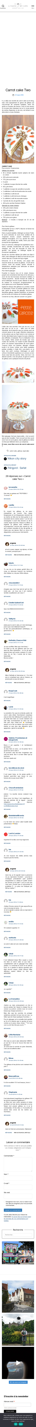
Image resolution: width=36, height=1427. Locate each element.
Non (20, 1424)
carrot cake (13, 451)
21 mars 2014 (19, 95)
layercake (26, 451)
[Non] (34, 1420)
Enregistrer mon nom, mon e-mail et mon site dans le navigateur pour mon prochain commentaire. (19, 1203)
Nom (6, 1174)
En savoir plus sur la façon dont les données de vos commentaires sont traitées (17, 1219)
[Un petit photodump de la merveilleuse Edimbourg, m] (18, 1330)
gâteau (20, 451)
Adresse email (9, 1401)
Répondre (7, 499)
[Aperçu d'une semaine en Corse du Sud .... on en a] (18, 1363)
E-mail (6, 1183)
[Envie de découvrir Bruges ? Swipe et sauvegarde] (18, 1296)
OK (16, 1424)
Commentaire (9, 1156)
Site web (7, 1192)
